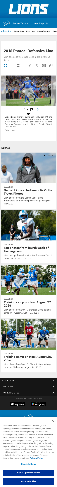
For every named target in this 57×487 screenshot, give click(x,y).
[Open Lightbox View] (28, 105)
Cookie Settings (28, 464)
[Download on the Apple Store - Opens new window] (17, 404)
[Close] (53, 421)
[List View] (18, 65)
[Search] (47, 23)
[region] (28, 452)
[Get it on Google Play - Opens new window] (38, 405)
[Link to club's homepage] (6, 21)
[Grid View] (12, 65)
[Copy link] (51, 65)
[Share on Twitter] (37, 67)
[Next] (37, 109)
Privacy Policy (36, 458)
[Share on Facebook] (30, 67)
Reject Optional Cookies (28, 472)
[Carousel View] (6, 65)
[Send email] (44, 67)
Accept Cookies (28, 481)
